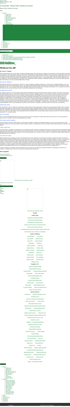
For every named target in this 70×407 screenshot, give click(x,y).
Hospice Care (32, 345)
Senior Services (27, 354)
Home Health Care (39, 343)
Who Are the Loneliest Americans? (35, 227)
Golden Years (8, 14)
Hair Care (40, 338)
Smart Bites (7, 36)
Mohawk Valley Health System (35, 280)
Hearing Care (30, 343)
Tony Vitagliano (39, 257)
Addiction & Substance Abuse (39, 294)
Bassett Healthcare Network (35, 268)
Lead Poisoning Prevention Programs (35, 350)
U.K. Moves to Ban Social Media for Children (13, 59)
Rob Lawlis (39, 252)
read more (64, 96)
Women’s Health (9, 24)
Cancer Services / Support (35, 310)
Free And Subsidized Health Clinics (35, 336)
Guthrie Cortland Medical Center (35, 275)
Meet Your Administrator (10, 17)
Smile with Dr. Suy (9, 37)
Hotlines (39, 345)
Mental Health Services (29, 352)
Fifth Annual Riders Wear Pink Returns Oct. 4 (13, 58)
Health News (8, 15)
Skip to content (3, 0)
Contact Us (5, 47)
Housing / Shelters (28, 347)
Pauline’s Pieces (8, 33)
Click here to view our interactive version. (24, 180)
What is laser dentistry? (5, 154)
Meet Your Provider (9, 31)
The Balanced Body (9, 38)
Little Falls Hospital (35, 278)
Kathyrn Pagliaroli (31, 245)
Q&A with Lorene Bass (8, 55)
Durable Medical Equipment (35, 329)
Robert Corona (30, 254)
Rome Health (28, 285)
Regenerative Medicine (41, 352)
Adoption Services (35, 296)
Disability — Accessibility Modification (35, 322)
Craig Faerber (40, 236)
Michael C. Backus (30, 250)
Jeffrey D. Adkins (58, 405)
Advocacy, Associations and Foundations (35, 298)
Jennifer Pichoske (39, 240)
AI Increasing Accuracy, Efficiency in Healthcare (35, 231)
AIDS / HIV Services (30, 301)
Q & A (6, 21)
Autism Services (40, 301)
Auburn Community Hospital (35, 266)
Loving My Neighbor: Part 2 (6, 155)
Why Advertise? (6, 43)
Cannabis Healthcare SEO (39, 308)
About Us (5, 42)
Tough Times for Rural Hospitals (35, 220)
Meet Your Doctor (9, 19)
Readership (5, 44)
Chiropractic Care (42, 312)
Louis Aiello (40, 245)
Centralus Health (27, 271)
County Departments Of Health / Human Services (35, 315)
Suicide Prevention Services (40, 354)
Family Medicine (35, 333)
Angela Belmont (30, 236)
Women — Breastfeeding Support (35, 361)
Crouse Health (29, 273)
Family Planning (40, 331)
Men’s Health (8, 20)
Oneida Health (30, 282)
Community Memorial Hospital (40, 271)
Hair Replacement (28, 340)
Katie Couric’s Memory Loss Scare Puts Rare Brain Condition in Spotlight (19, 57)
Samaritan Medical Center (39, 285)
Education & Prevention (35, 326)
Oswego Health (39, 282)
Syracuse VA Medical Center (40, 287)
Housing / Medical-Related (40, 347)
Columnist (5, 25)
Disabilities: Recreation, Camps (35, 324)
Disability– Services (35, 319)
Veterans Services (39, 356)
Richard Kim (31, 252)
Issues (4, 41)
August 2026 (5, 54)
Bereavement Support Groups (35, 303)
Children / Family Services (30, 312)
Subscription (5, 46)
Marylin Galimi (40, 247)
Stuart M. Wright (30, 257)
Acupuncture (27, 294)
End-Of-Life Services (30, 331)
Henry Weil (29, 240)
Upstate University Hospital (35, 289)
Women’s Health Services (35, 359)
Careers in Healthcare (10, 27)
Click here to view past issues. (6, 182)
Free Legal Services (31, 338)
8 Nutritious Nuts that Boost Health (35, 217)
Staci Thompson (39, 254)
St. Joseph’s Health (27, 287)
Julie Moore (39, 243)
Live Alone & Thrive (10, 30)
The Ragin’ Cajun (9, 40)
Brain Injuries (28, 308)
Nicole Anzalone (40, 250)
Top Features (8, 22)
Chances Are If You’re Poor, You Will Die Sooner (35, 224)
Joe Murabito (31, 243)
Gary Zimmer (30, 238)
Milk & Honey (8, 32)
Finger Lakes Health (39, 273)
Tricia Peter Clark (40, 259)
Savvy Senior (8, 35)
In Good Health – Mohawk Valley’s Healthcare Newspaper (16, 5)
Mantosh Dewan (30, 247)
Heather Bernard (39, 238)
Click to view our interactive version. (35, 210)
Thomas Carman (30, 259)
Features (4, 13)
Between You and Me (10, 26)
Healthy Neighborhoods (40, 340)
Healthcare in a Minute (10, 28)
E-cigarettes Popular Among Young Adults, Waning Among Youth (35, 229)
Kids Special (8, 16)
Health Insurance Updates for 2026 (35, 222)
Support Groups (30, 356)
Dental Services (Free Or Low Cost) (35, 317)
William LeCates (35, 261)
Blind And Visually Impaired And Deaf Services (35, 305)
